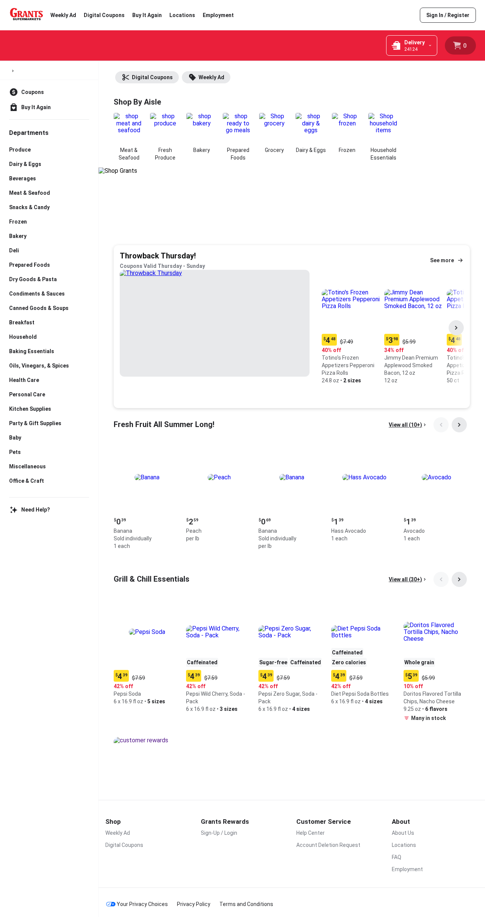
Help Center (310, 833)
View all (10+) (405, 425)
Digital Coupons (104, 15)
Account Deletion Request (328, 845)
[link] (448, 15)
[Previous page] (441, 424)
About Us (403, 833)
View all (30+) (405, 579)
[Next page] (456, 327)
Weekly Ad (63, 15)
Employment (218, 15)
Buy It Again (147, 15)
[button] (351, 328)
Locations (182, 15)
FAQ (396, 857)
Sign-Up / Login (219, 833)
